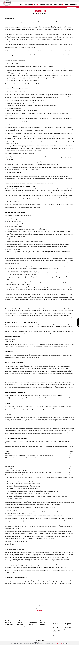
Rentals (35, 4)
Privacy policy (59, 643)
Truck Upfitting (42, 4)
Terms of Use (42, 626)
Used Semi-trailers (8, 622)
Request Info (78, 321)
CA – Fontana (55, 623)
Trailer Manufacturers (32, 622)
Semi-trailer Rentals (8, 626)
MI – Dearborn (55, 624)
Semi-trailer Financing (21, 626)
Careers (41, 620)
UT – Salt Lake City (68, 627)
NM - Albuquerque (56, 626)
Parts (51, 4)
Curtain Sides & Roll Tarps (9, 627)
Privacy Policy (42, 622)
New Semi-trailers (8, 620)
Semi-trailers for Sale (9, 624)
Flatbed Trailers (20, 627)
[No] (77, 643)
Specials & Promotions (58, 4)
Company (60, 0)
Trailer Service (19, 622)
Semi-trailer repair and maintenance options (39, 7)
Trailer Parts (19, 620)
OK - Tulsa (66, 622)
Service (47, 4)
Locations (68, 4)
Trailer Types (30, 624)
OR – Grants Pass (68, 623)
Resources (74, 0)
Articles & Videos (31, 626)
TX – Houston (67, 626)
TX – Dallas (67, 624)
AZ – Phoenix (55, 622)
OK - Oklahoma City (56, 627)
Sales (21, 4)
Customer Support (67, 0)
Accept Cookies (65, 643)
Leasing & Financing (28, 4)
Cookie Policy (42, 624)
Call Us (74, 4)
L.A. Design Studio (40, 640)
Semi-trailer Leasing (20, 624)
